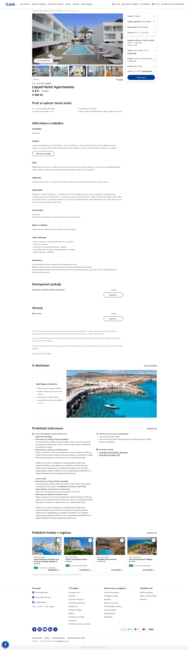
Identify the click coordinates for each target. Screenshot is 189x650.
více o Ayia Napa (150, 366)
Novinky (143, 599)
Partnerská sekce (58, 638)
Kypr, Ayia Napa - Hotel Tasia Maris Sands (76, 539)
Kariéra (71, 613)
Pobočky (72, 596)
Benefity (107, 599)
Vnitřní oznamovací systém (79, 624)
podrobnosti (147, 71)
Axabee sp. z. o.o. (63, 641)
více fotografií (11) (44, 61)
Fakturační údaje (74, 610)
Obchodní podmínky (76, 603)
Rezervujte (141, 77)
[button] (5, 644)
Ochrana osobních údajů (76, 638)
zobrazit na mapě (43, 153)
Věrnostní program (111, 592)
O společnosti (74, 592)
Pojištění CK (73, 606)
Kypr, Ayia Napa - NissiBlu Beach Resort (110, 538)
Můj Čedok (108, 617)
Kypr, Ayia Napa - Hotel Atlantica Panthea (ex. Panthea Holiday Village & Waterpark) (46, 540)
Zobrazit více (152, 428)
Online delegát (110, 610)
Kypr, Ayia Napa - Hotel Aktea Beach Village (140, 539)
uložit (120, 79)
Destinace (72, 620)
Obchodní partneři (75, 599)
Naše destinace (45, 11)
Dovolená (35, 11)
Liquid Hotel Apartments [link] (71, 11)
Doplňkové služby (111, 596)
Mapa (48, 83)
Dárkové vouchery (111, 603)
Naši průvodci (109, 613)
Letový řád (131, 53)
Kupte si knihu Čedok (148, 596)
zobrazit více (152, 533)
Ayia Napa (58, 11)
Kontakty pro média (76, 617)
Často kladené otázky (113, 606)
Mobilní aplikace (146, 592)
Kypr (52, 11)
